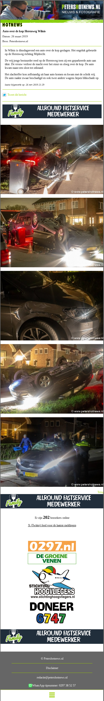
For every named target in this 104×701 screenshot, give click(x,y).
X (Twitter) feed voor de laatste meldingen (52, 525)
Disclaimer (52, 668)
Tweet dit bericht (16, 94)
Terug (100, 492)
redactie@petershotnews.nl (52, 677)
